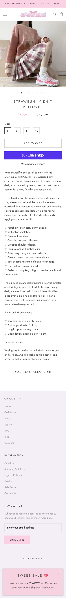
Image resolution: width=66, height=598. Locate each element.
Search (8, 424)
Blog (6, 437)
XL (36, 131)
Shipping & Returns (14, 469)
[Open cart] (61, 14)
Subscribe (17, 540)
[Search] (54, 14)
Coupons (9, 443)
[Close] (59, 572)
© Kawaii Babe (33, 558)
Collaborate (10, 412)
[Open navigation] (5, 14)
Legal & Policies (13, 475)
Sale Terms (10, 487)
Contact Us (10, 493)
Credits (8, 481)
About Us (9, 463)
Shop (7, 418)
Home (7, 406)
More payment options (33, 164)
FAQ (6, 430)
